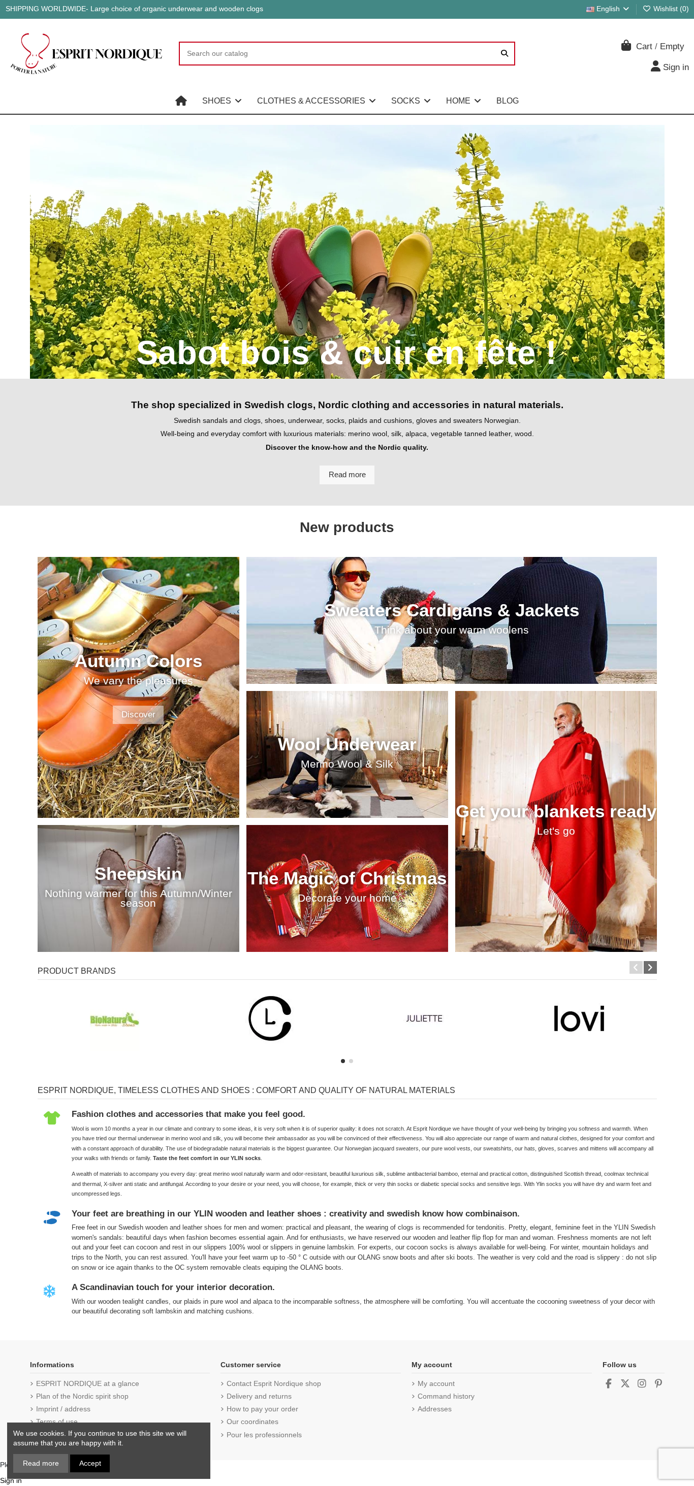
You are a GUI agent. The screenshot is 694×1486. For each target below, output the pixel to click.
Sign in (11, 1480)
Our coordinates (252, 1421)
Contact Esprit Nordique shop (274, 1383)
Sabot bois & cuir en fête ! (347, 353)
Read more (41, 1463)
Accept (90, 1463)
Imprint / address (63, 1409)
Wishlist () (670, 9)
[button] (222, 101)
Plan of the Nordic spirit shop (82, 1396)
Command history (446, 1396)
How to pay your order (262, 1409)
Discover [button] (138, 714)
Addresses (435, 1409)
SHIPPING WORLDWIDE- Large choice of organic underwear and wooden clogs (134, 9)
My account (436, 1383)
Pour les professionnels (264, 1435)
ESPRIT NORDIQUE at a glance (87, 1383)
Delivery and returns (259, 1396)
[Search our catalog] (504, 53)
